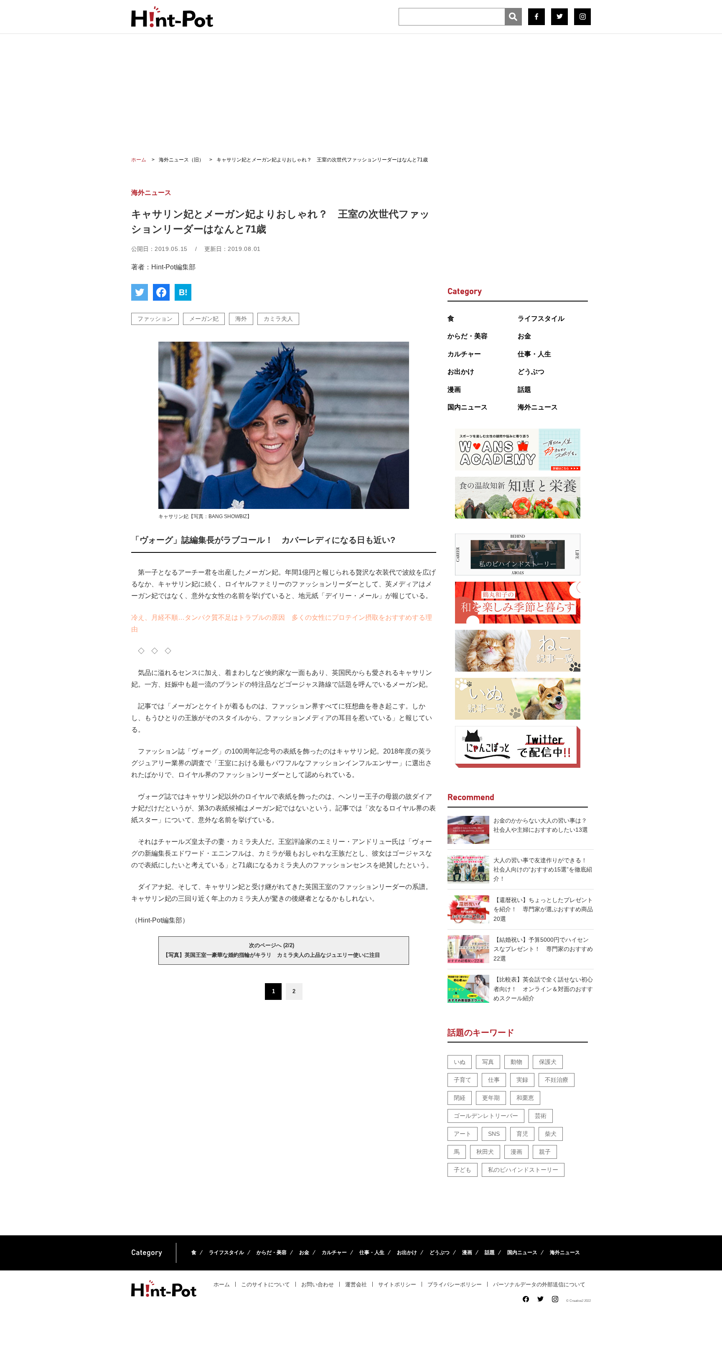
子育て (462, 1079)
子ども (462, 1169)
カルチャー (464, 354)
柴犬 (551, 1133)
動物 (516, 1061)
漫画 (454, 389)
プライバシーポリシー (454, 1284)
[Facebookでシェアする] (161, 292)
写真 (488, 1061)
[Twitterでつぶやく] (139, 292)
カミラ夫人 (278, 318)
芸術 (541, 1115)
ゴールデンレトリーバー (486, 1115)
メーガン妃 (204, 318)
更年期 (491, 1097)
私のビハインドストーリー (523, 1169)
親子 (545, 1151)
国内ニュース (467, 407)
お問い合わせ (317, 1284)
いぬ (459, 1061)
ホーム (222, 1284)
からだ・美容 (467, 336)
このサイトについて (265, 1284)
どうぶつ (531, 371)
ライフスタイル (541, 318)
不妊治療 (556, 1079)
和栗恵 (525, 1097)
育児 (522, 1133)
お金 (524, 336)
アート (462, 1133)
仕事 (494, 1079)
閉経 (459, 1097)
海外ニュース (538, 407)
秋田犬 (485, 1151)
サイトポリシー (397, 1284)
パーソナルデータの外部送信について (539, 1284)
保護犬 (548, 1061)
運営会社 (356, 1284)
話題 (524, 389)
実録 (522, 1079)
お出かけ (460, 371)
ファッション (155, 318)
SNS (494, 1133)
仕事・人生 (534, 354)
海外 (241, 318)
